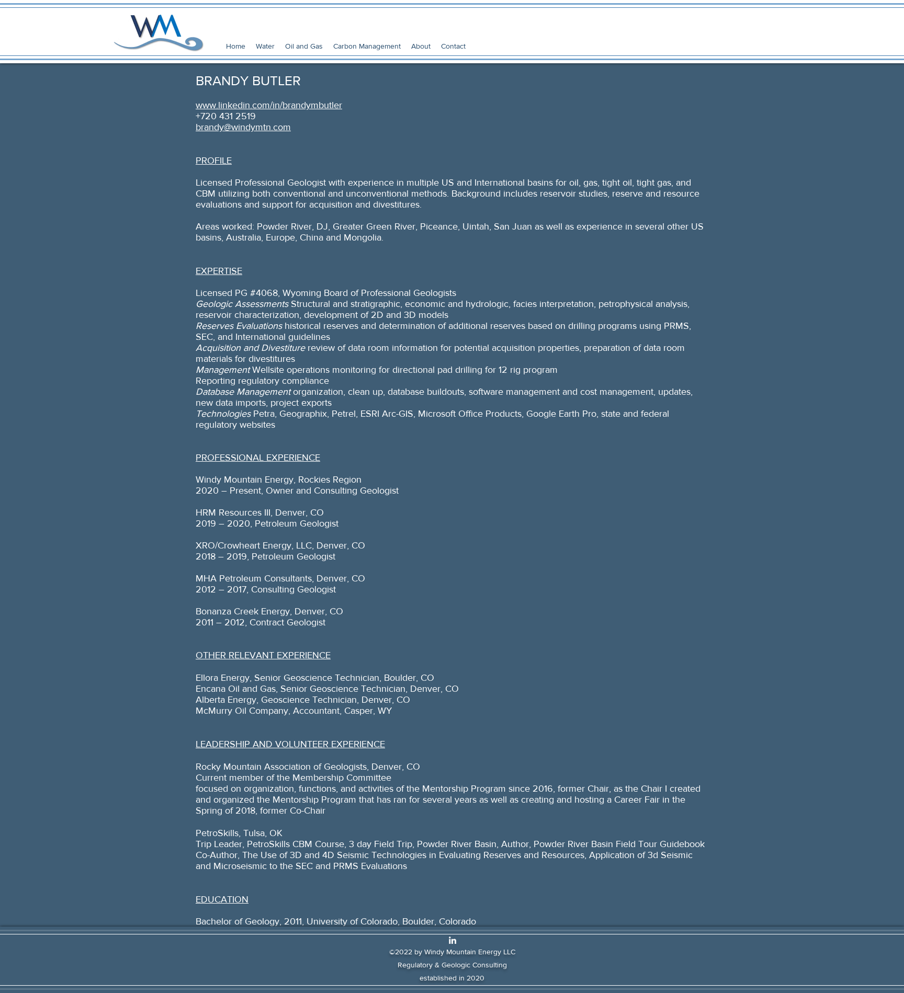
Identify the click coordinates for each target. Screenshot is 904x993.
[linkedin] (452, 940)
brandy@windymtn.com (243, 127)
